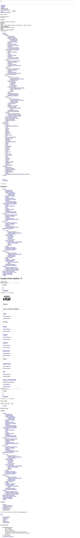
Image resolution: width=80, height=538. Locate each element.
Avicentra (7, 128)
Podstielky (10, 46)
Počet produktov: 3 (6, 384)
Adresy (4, 520)
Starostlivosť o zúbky (12, 44)
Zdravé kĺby (12, 83)
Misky (11, 90)
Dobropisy (5, 519)
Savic (7, 152)
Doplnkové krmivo (14, 80)
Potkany (7, 59)
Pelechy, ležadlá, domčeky (15, 88)
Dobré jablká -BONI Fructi (11, 141)
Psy (6, 75)
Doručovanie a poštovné (10, 169)
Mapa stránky (5, 180)
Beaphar (7, 130)
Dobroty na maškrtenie (12, 38)
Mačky (7, 96)
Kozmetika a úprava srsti (13, 93)
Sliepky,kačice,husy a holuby (11, 116)
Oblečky (12, 91)
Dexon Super (8, 140)
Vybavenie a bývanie (12, 64)
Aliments (7, 124)
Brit (6, 136)
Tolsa (7, 156)
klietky (9, 66)
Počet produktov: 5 (6, 345)
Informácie (5, 166)
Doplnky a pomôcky (12, 86)
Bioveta (7, 133)
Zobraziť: (2, 281)
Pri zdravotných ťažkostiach (13, 48)
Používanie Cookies (9, 171)
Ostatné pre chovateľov (10, 119)
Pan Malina (8, 149)
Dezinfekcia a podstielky (13, 95)
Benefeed (7, 131)
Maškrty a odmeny (11, 81)
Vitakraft (7, 159)
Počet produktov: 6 (6, 329)
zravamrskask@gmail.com (8, 536)
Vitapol (7, 160)
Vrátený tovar (5, 518)
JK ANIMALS (8, 146)
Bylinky (9, 43)
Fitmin (7, 143)
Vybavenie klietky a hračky (13, 47)
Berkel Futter (8, 132)
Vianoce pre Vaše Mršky (10, 120)
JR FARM (8, 147)
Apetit (7, 127)
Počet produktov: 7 (6, 353)
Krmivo (9, 76)
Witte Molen (8, 162)
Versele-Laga (8, 158)
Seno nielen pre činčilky (13, 41)
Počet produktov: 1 (6, 366)
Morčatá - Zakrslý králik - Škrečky (12, 49)
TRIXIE (7, 157)
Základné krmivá (11, 36)
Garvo (7, 145)
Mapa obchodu (6, 509)
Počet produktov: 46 (7, 316)
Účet (1, 514)
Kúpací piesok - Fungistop (13, 45)
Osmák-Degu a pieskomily (11, 74)
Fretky (7, 67)
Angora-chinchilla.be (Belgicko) (12, 125)
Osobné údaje (5, 521)
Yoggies (7, 164)
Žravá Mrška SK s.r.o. (22, 512)
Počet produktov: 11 (7, 374)
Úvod (4, 32)
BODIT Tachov (9, 134)
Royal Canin (8, 151)
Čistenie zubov (13, 82)
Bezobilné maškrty (14, 39)
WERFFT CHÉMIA (10, 161)
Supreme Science (9, 155)
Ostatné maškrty (13, 40)
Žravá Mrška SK (9, 165)
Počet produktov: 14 (7, 337)
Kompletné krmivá (11, 37)
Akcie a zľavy (6, 122)
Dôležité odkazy (9, 167)
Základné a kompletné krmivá (14, 60)
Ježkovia (7, 112)
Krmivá (9, 50)
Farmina (7, 142)
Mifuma (7, 148)
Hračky (9, 92)
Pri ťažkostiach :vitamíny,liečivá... (14, 65)
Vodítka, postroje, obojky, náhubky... (17, 87)
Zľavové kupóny (6, 522)
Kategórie (5, 34)
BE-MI (7, 129)
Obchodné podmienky (10, 168)
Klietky (7, 121)
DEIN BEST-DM (9, 138)
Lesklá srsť (12, 84)
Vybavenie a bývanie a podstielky (14, 115)
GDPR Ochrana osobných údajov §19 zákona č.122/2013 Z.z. (18, 174)
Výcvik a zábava (13, 85)
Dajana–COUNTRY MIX (11, 137)
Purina (7, 150)
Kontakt (2, 7)
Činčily (7, 35)
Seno (9, 53)
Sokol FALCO (8, 153)
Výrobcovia (5, 123)
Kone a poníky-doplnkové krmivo (12, 118)
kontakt (4, 179)
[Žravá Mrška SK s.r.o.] (5, 9)
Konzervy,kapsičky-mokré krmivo (17, 78)
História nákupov (6, 516)
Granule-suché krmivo (14, 77)
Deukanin (7, 139)
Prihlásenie (2, 6)
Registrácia (2, 5)
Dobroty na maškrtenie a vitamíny (14, 114)
